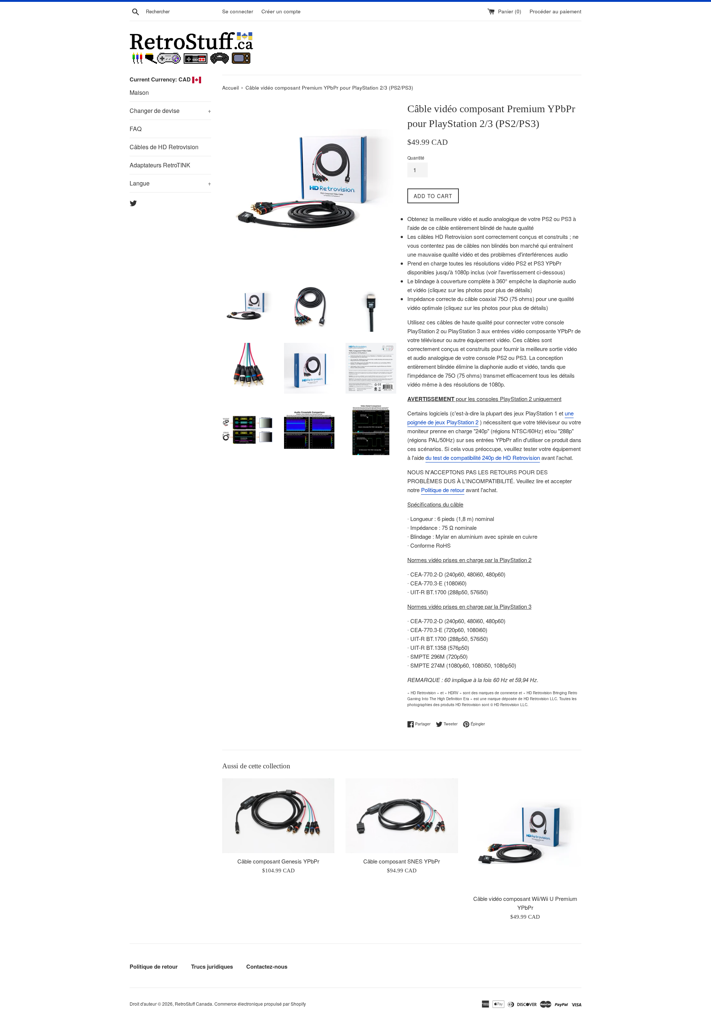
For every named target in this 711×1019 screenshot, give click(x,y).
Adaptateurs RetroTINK (160, 165)
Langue (170, 183)
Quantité (415, 157)
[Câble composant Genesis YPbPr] (278, 815)
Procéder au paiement (555, 11)
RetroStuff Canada (193, 1003)
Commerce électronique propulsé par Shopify (260, 1003)
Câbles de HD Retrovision (164, 147)
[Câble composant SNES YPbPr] (402, 815)
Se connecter (237, 11)
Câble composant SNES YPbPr (401, 861)
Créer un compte (281, 11)
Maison (139, 92)
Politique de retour (442, 490)
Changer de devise (170, 110)
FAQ (135, 128)
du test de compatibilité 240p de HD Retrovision (482, 457)
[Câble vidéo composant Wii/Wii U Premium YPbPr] (525, 834)
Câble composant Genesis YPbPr (278, 861)
